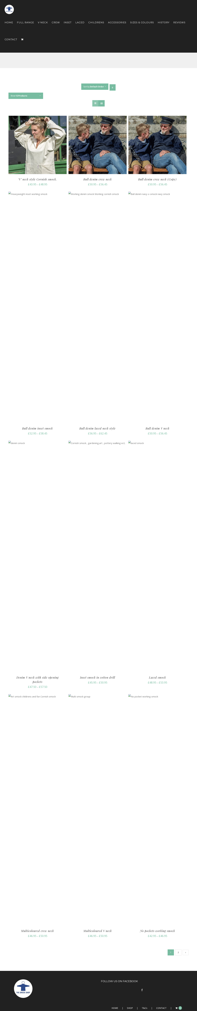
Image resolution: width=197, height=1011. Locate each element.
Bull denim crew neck (97, 179)
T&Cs (144, 1008)
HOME (115, 1008)
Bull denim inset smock (37, 428)
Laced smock (157, 677)
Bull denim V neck (157, 428)
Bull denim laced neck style (97, 428)
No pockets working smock (157, 931)
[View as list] (101, 103)
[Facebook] (142, 990)
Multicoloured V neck (97, 931)
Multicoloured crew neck (37, 931)
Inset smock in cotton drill (97, 677)
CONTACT (161, 1008)
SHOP (130, 1008)
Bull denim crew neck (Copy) (157, 179)
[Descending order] (113, 87)
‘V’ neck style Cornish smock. (37, 179)
